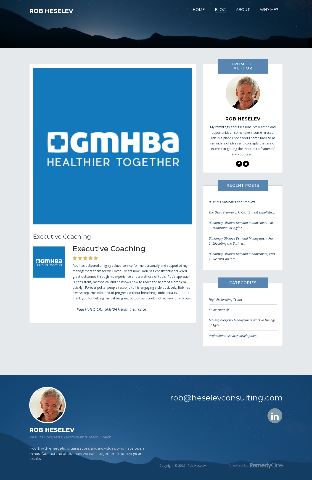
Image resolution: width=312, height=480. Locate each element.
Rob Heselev (51, 11)
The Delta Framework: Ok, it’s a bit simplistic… (242, 212)
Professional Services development (233, 335)
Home (199, 10)
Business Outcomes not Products (232, 202)
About (243, 10)
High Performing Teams (225, 299)
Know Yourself (219, 309)
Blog (220, 10)
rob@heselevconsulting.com (226, 398)
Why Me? (269, 10)
